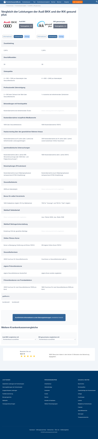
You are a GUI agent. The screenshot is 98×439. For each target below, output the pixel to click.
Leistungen (6, 379)
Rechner (53, 2)
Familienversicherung (7, 393)
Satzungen (80, 413)
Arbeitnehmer (47, 383)
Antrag (27, 36)
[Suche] (97, 2)
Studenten (47, 390)
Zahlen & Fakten (83, 379)
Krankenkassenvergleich (43, 2)
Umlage (80, 393)
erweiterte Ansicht (39, 317)
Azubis (46, 393)
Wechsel (59, 2)
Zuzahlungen (81, 397)
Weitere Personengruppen (51, 403)
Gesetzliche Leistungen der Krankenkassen (13, 383)
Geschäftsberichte (82, 410)
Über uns (57, 429)
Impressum (32, 429)
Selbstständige (48, 387)
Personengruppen (50, 379)
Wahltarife (5, 400)
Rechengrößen (81, 387)
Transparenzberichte (83, 417)
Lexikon (80, 400)
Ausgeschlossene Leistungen (9, 390)
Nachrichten (81, 383)
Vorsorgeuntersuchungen (8, 403)
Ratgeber (66, 2)
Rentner (46, 397)
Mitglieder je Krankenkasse (84, 403)
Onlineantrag (18, 36)
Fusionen (80, 407)
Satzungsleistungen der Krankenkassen (12, 387)
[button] (31, 2)
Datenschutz (50, 429)
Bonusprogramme (6, 397)
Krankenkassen (26, 2)
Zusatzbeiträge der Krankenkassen (87, 390)
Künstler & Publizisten (49, 400)
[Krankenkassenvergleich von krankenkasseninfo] (12, 2)
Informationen (7, 36)
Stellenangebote (64, 429)
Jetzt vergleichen (77, 2)
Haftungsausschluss (41, 429)
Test (34, 2)
